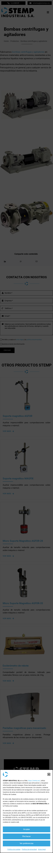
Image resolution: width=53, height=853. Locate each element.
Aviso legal (42, 849)
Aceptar (26, 829)
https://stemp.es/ (34, 781)
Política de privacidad (29, 849)
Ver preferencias (26, 843)
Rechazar (26, 836)
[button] (49, 774)
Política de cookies (13, 849)
